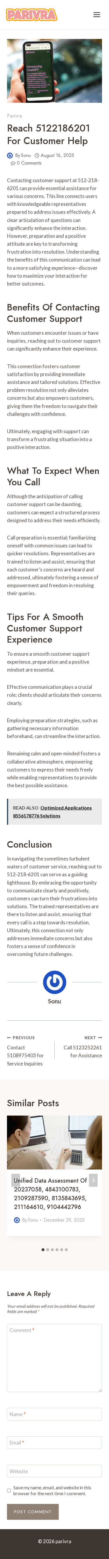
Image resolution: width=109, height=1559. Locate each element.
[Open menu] (96, 14)
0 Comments (29, 163)
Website (19, 1471)
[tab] (43, 1249)
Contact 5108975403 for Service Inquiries (25, 1051)
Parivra (14, 115)
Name (18, 1414)
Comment (22, 1330)
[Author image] (10, 155)
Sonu (26, 155)
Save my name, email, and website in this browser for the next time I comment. (52, 1490)
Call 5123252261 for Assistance (83, 1047)
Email (17, 1443)
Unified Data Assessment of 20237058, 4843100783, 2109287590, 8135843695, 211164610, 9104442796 (50, 1193)
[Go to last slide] (15, 1180)
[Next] (93, 1180)
